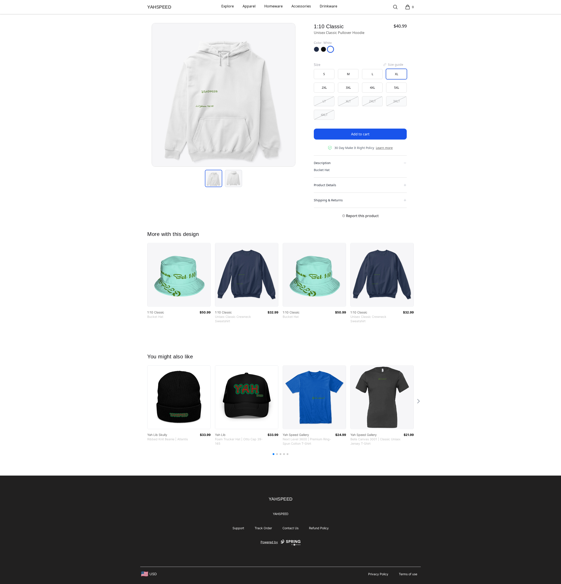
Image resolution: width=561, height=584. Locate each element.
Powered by (269, 542)
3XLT (396, 101)
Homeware (273, 6)
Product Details (325, 185)
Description (322, 163)
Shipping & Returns (328, 200)
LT (324, 101)
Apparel (249, 6)
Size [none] (317, 64)
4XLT (324, 115)
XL (396, 74)
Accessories (301, 6)
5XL (396, 87)
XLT (348, 101)
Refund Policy (319, 528)
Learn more (384, 148)
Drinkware (328, 6)
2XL (324, 87)
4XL (372, 87)
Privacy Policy (378, 574)
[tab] (213, 178)
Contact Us (290, 528)
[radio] (324, 74)
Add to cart (360, 134)
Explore (227, 6)
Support (238, 528)
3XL (348, 87)
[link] (178, 274)
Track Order (263, 528)
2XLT (372, 101)
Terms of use (408, 574)
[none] (393, 64)
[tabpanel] (223, 95)
